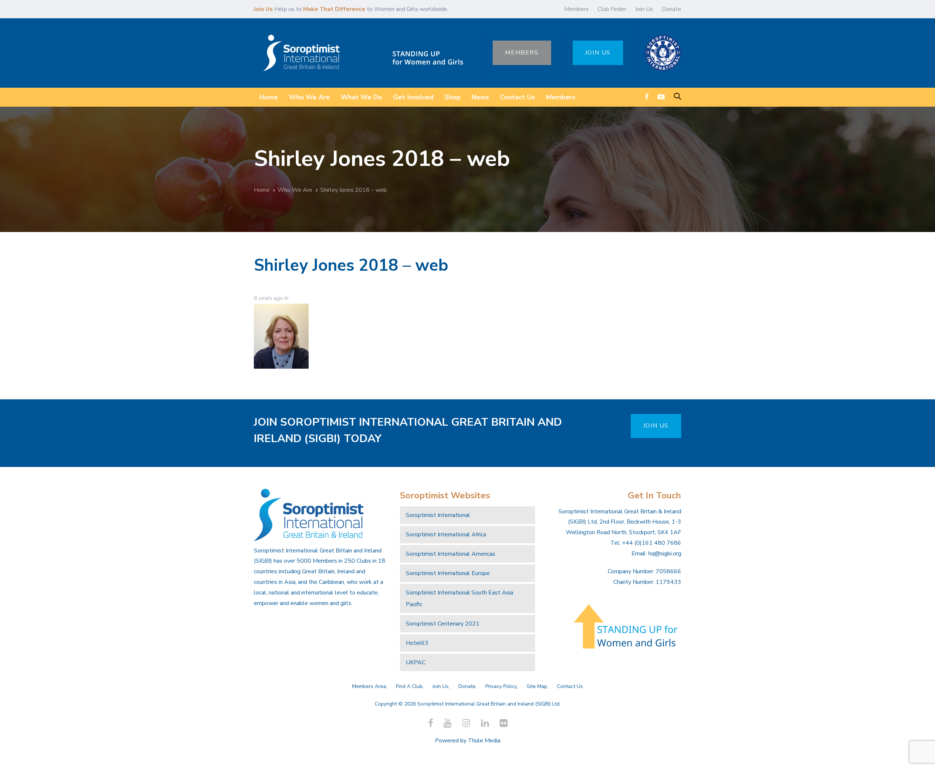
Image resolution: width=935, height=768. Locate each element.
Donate (671, 9)
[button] (677, 97)
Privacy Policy (501, 686)
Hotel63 (417, 643)
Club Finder (612, 9)
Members (576, 9)
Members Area (369, 686)
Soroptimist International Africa (446, 535)
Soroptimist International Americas (450, 554)
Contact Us (570, 686)
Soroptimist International (438, 515)
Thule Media (484, 741)
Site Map (537, 686)
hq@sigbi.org (664, 554)
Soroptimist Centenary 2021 (443, 624)
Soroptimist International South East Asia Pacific (459, 598)
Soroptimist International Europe (448, 573)
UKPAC (415, 662)
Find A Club (409, 686)
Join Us (644, 9)
